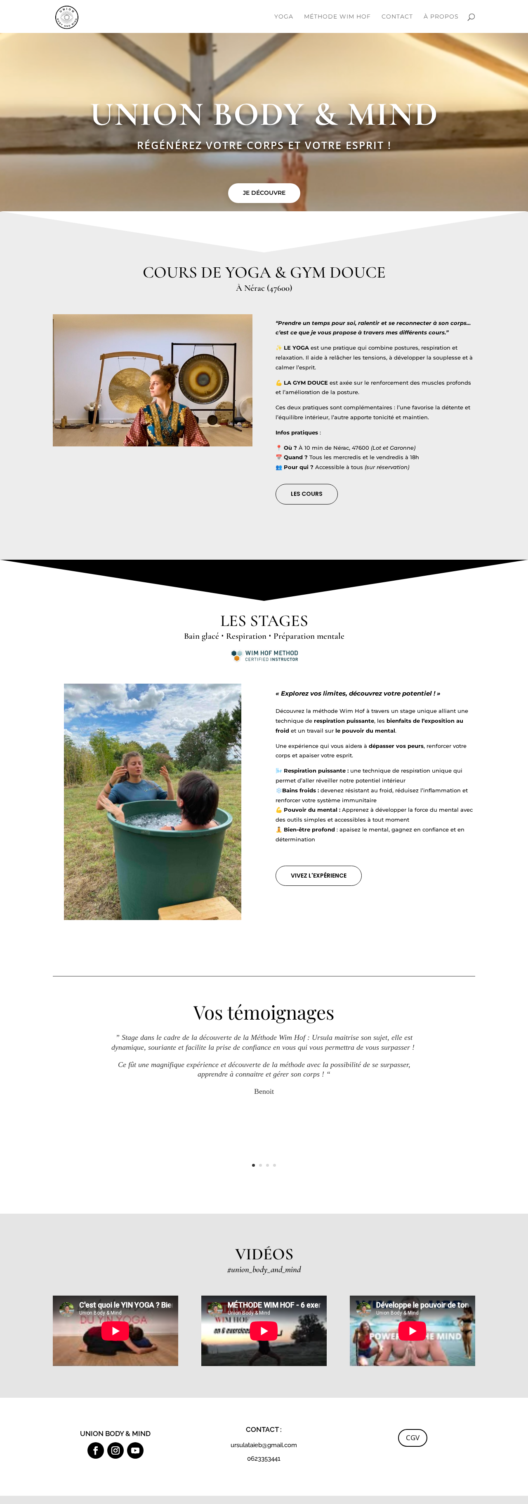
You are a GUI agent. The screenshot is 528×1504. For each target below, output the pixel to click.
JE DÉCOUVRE (264, 192)
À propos (441, 17)
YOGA (283, 17)
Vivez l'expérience (318, 875)
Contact (397, 17)
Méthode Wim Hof (337, 17)
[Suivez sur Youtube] (135, 1450)
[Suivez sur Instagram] (115, 1450)
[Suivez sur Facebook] (95, 1450)
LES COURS (307, 494)
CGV (413, 1437)
